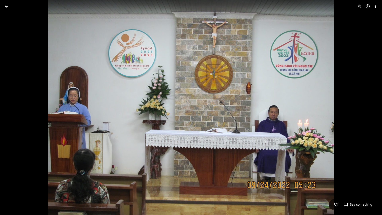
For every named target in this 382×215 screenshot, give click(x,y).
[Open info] (368, 6)
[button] (11, 107)
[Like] (336, 204)
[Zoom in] (360, 6)
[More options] (376, 6)
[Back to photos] (6, 6)
